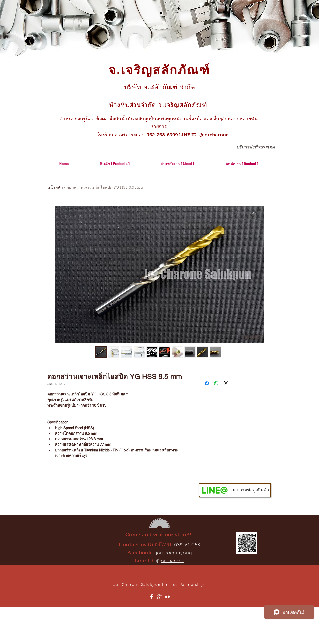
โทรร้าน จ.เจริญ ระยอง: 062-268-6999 (134, 134)
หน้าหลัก (55, 188)
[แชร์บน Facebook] (207, 383)
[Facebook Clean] (151, 596)
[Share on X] (226, 383)
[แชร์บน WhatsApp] (216, 383)
